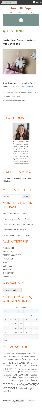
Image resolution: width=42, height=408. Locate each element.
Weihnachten (15, 97)
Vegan (24, 384)
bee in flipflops (21, 8)
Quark (20, 377)
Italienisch (11, 372)
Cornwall (10, 359)
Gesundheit (9, 251)
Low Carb (6, 375)
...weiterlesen (27, 86)
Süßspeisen (9, 273)
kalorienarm (27, 372)
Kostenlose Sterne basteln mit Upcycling (19, 41)
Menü (38, 2)
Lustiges (7, 265)
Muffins (26, 375)
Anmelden (30, 401)
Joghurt (19, 371)
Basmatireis (27, 356)
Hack (26, 369)
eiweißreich (32, 359)
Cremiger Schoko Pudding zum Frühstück (17, 235)
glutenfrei (10, 369)
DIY (24, 359)
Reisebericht (29, 377)
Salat (36, 377)
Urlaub (16, 384)
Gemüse (24, 363)
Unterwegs (9, 276)
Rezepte (7, 269)
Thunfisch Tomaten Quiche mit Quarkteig (18, 224)
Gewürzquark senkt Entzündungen (15, 213)
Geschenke (7, 97)
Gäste (21, 369)
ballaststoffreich (15, 356)
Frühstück (13, 363)
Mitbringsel (16, 374)
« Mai (5, 340)
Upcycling (30, 93)
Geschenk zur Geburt (17, 366)
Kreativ (23, 93)
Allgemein (8, 248)
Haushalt (8, 258)
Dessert (17, 359)
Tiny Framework (18, 401)
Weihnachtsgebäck (27, 388)
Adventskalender (8, 353)
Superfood (23, 380)
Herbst (30, 369)
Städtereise (13, 381)
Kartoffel (35, 372)
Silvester (6, 381)
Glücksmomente (12, 255)
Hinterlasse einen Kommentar (15, 101)
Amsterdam (18, 353)
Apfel (24, 353)
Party (15, 377)
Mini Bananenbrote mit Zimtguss (15, 230)
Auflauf (29, 353)
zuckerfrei (7, 391)
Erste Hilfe (6, 363)
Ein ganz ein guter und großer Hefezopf (17, 219)
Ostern (10, 377)
